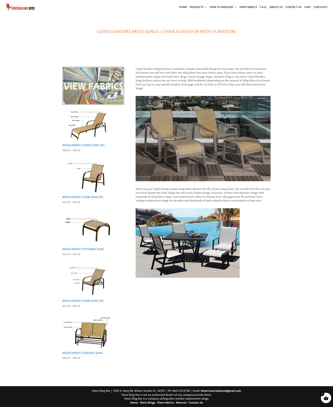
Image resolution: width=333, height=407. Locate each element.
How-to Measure (221, 7)
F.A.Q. (263, 7)
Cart (307, 7)
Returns (181, 402)
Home (183, 7)
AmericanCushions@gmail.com (221, 390)
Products (196, 7)
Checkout (320, 7)
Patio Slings (147, 402)
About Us (276, 7)
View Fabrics (248, 7)
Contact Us (293, 7)
